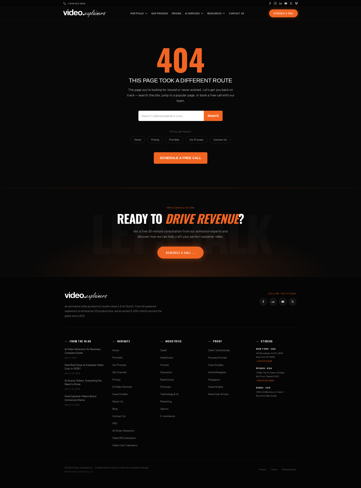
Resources (214, 13)
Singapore (214, 379)
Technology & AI (169, 394)
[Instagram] (275, 3)
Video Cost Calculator (125, 445)
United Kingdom (217, 372)
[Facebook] (270, 3)
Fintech (164, 364)
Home (137, 139)
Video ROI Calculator (124, 437)
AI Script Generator (123, 430)
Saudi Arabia (215, 386)
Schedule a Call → (180, 252)
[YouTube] (285, 3)
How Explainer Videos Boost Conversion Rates (81, 397)
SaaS (163, 350)
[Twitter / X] (291, 3)
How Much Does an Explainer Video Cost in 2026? (84, 366)
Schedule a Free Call (180, 158)
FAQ (114, 423)
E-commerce (167, 416)
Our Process (159, 13)
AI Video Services (122, 386)
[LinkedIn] (280, 3)
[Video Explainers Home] (84, 13)
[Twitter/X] (292, 301)
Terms (274, 469)
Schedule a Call (283, 13)
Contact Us (236, 13)
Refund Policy (289, 469)
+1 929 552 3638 (264, 361)
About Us (117, 401)
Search (213, 116)
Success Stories (217, 357)
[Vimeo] (296, 3)
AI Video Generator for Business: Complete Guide (83, 350)
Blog (115, 408)
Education (166, 372)
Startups (165, 386)
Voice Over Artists (218, 394)
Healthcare (166, 357)
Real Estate (167, 379)
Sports (164, 408)
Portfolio (137, 13)
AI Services (192, 13)
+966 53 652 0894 (265, 380)
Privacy (262, 469)
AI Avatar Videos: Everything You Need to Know (83, 382)
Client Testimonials (219, 350)
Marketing (166, 401)
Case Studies (120, 394)
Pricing (176, 13)
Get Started (119, 372)
